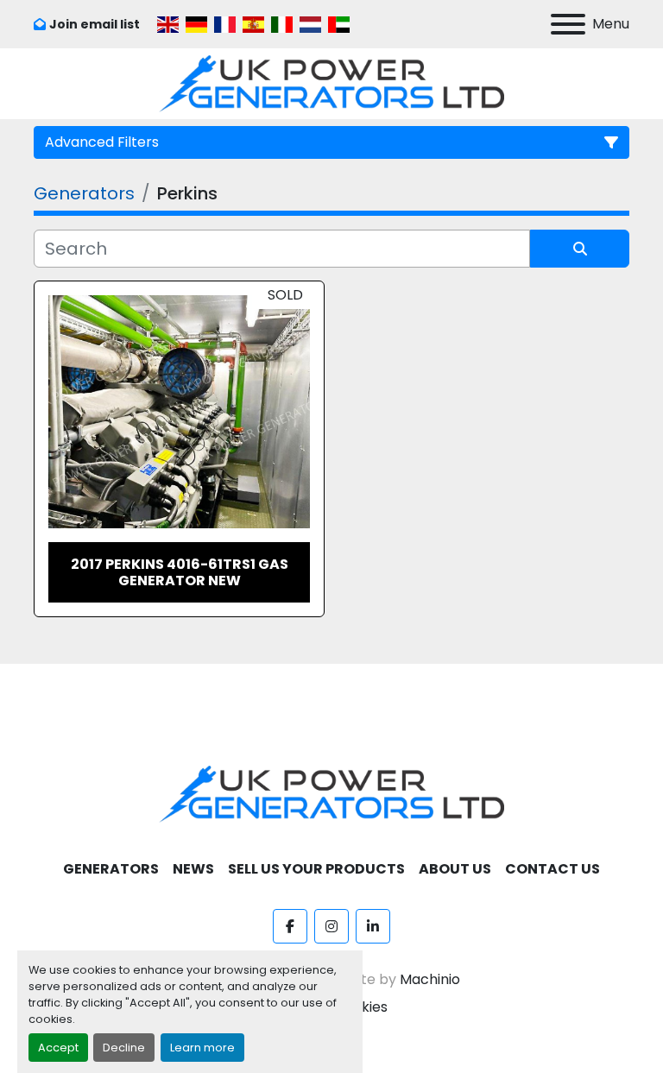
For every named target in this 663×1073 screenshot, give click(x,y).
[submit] (579, 249)
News (193, 869)
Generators (111, 869)
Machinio (430, 979)
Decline (124, 1047)
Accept (58, 1047)
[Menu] (568, 24)
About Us (455, 869)
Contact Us (552, 869)
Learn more (202, 1047)
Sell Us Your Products (316, 869)
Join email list (94, 24)
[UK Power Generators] (331, 794)
